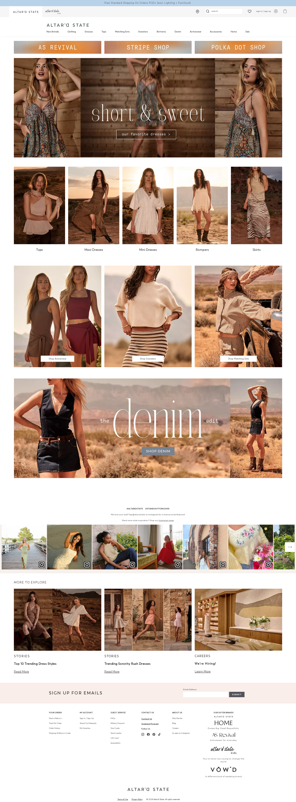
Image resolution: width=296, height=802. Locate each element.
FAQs (113, 718)
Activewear (195, 31)
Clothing (72, 31)
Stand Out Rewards (88, 723)
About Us (177, 712)
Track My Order (55, 723)
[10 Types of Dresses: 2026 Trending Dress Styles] (57, 619)
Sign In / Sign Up (87, 718)
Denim (178, 31)
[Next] (290, 547)
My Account (86, 712)
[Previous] (6, 547)
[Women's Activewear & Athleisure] (57, 47)
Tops (103, 31)
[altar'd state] (68, 25)
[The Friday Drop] (57, 316)
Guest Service (118, 712)
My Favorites (85, 728)
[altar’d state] (25, 11)
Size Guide (115, 728)
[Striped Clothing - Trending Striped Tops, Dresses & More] (148, 47)
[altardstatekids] (53, 11)
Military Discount (118, 723)
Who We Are (177, 718)
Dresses (89, 31)
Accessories (216, 31)
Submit (237, 694)
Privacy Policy (137, 799)
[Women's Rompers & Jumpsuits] (202, 205)
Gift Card (115, 738)
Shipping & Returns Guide (59, 733)
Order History (54, 728)
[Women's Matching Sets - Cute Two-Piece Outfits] (238, 316)
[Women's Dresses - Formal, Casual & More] (148, 107)
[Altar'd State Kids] (223, 750)
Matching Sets (122, 31)
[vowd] (223, 769)
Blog (174, 723)
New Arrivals (52, 31)
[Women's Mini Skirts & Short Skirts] (256, 205)
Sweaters (143, 31)
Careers (175, 728)
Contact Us (147, 712)
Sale (247, 31)
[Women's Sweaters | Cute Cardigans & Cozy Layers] (148, 316)
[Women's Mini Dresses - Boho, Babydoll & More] (148, 205)
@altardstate (138, 514)
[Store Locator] (197, 11)
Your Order (55, 712)
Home (234, 31)
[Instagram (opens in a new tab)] (143, 734)
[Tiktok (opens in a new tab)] (159, 734)
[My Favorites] (249, 11)
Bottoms (161, 31)
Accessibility (115, 743)
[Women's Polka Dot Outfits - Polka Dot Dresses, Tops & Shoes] (238, 47)
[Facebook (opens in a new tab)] (148, 734)
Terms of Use (122, 799)
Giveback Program (150, 724)
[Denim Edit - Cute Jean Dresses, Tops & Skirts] (148, 428)
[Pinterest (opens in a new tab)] (154, 734)
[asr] (223, 734)
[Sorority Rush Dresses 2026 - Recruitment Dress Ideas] (148, 619)
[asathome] (223, 720)
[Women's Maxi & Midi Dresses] (93, 205)
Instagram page (166, 520)
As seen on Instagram (181, 733)
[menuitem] (52, 32)
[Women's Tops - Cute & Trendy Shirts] (39, 205)
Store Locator (116, 733)
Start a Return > (55, 718)
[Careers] (238, 619)
